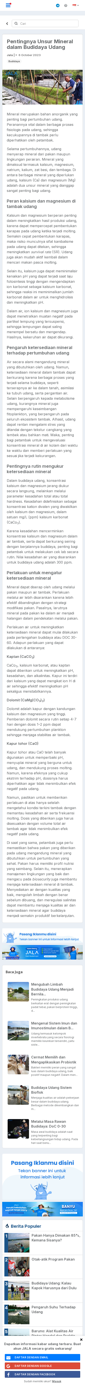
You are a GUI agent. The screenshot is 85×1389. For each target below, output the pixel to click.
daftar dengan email (31, 1357)
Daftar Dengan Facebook (35, 1374)
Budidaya (14, 61)
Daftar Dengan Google (33, 1365)
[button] (76, 5)
